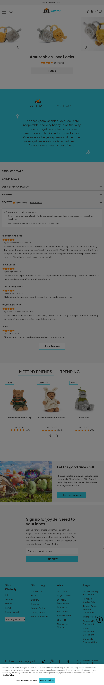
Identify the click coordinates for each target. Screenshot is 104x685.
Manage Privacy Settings (26, 680)
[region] (52, 674)
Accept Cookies (47, 680)
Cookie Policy (8, 675)
